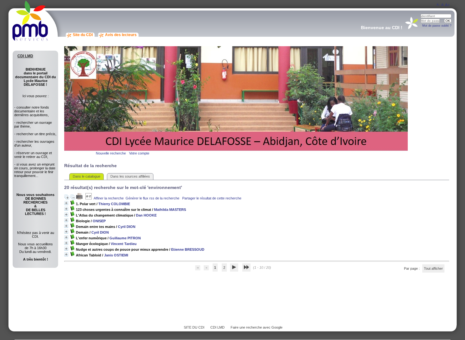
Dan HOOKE (146, 215)
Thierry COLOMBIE (114, 204)
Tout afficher (433, 268)
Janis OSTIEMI (116, 255)
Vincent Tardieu (124, 244)
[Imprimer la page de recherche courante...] (80, 198)
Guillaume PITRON (125, 238)
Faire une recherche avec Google (256, 327)
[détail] (66, 203)
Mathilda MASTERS (170, 209)
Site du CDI (83, 35)
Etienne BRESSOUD (187, 249)
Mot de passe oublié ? (436, 25)
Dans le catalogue (86, 176)
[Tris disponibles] (88, 198)
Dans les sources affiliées (130, 176)
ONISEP (99, 221)
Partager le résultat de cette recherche (211, 198)
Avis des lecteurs (121, 35)
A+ (447, 5)
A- (438, 4)
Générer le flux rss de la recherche (152, 198)
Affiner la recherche (109, 198)
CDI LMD (217, 327)
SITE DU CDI (194, 327)
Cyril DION (126, 227)
